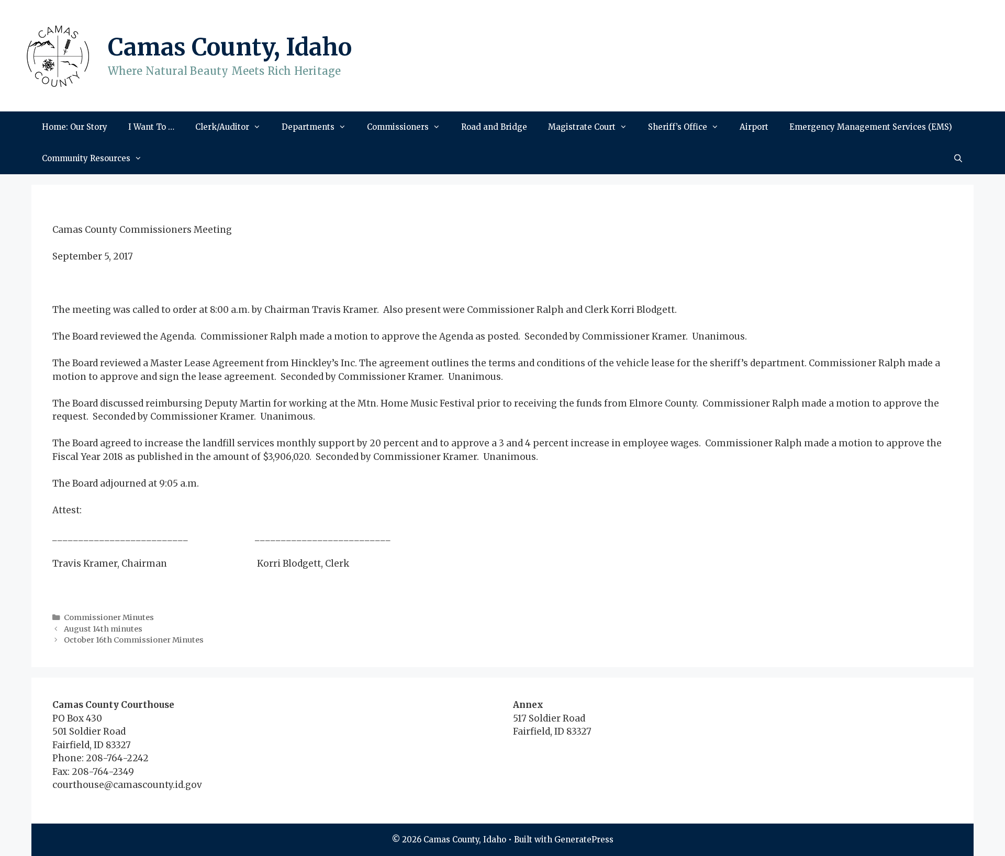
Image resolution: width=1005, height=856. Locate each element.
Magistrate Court (582, 127)
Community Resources (86, 158)
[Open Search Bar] (958, 158)
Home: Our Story (74, 127)
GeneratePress (583, 839)
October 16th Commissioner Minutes (134, 640)
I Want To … (151, 127)
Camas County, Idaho (230, 47)
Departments (308, 127)
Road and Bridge (494, 127)
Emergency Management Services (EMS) (870, 127)
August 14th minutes (103, 629)
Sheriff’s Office (677, 127)
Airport (754, 127)
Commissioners (398, 127)
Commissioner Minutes (109, 617)
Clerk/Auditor (222, 127)
